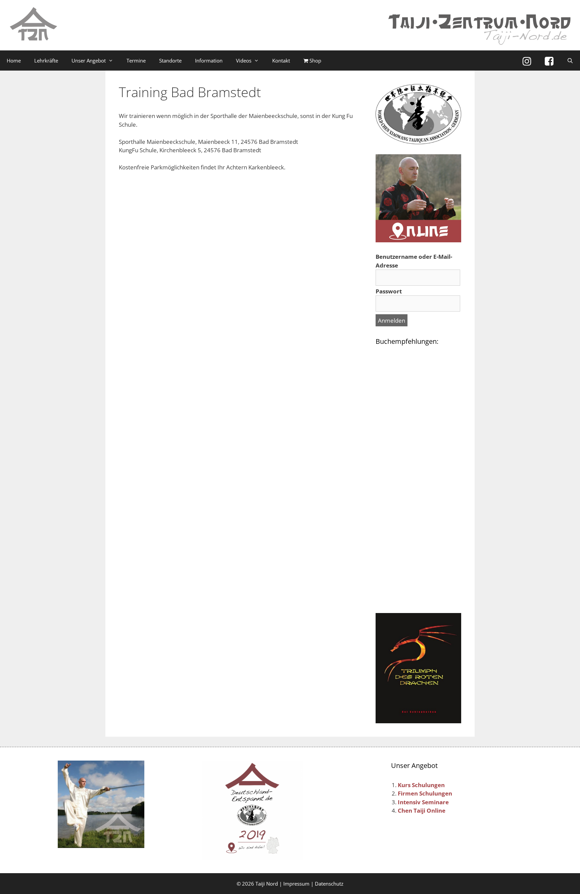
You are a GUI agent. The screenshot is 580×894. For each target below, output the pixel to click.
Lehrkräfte (46, 60)
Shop (314, 60)
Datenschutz (329, 883)
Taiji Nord (266, 883)
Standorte (170, 60)
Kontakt (281, 60)
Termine (136, 60)
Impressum (296, 883)
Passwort (389, 291)
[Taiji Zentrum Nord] (33, 25)
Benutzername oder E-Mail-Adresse (414, 261)
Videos (243, 60)
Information (209, 60)
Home (14, 60)
